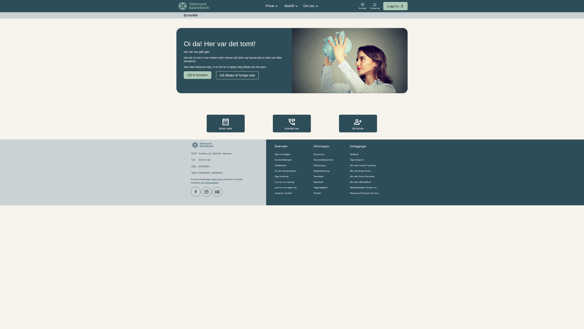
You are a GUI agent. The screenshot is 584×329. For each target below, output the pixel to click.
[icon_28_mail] (217, 192)
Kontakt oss (292, 123)
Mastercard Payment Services (364, 193)
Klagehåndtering (321, 171)
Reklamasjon (320, 165)
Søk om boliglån (282, 154)
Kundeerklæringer (283, 160)
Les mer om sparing (284, 182)
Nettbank (354, 154)
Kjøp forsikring (282, 176)
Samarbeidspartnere (323, 160)
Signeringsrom (357, 160)
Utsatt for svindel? (283, 193)
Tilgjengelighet (320, 187)
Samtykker (319, 176)
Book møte (225, 123)
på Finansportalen (209, 182)
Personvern (319, 154)
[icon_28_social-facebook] (196, 192)
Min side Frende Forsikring (363, 165)
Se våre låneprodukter (285, 171)
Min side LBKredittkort (360, 182)
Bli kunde (358, 123)
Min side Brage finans (360, 171)
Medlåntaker (281, 165)
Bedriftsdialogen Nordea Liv (363, 187)
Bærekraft (318, 182)
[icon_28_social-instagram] (206, 192)
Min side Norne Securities (362, 176)
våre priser (217, 179)
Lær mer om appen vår (286, 187)
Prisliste (317, 193)
